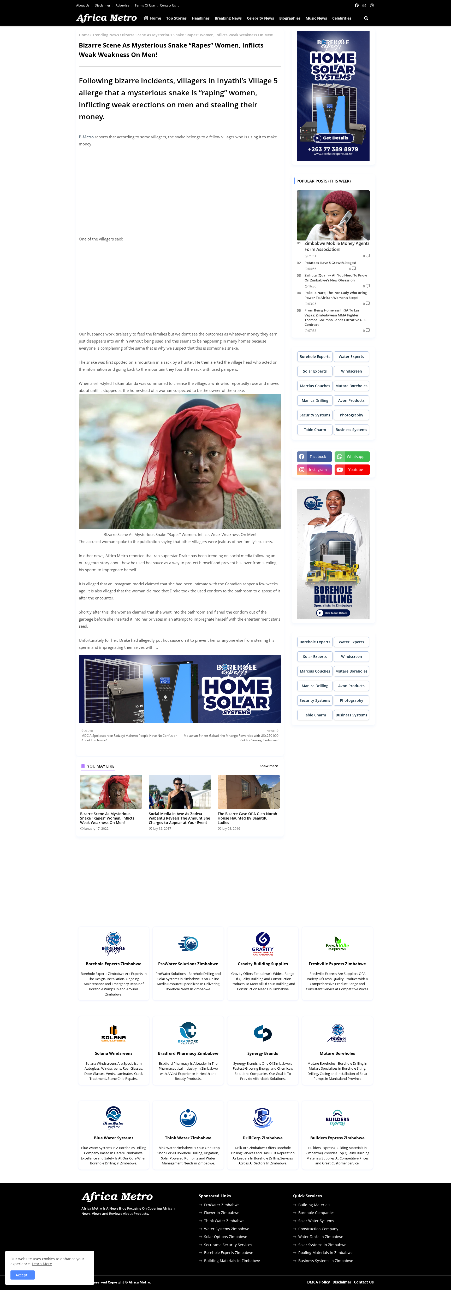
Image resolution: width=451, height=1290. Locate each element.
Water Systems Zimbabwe (226, 1228)
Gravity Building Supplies (263, 963)
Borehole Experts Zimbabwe (113, 963)
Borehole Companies (316, 1212)
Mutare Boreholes (351, 385)
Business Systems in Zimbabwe (325, 1260)
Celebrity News (260, 18)
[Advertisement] (180, 188)
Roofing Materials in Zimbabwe (325, 1252)
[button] (366, 18)
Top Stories (176, 18)
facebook (318, 456)
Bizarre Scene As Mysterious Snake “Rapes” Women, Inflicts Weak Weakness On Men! (107, 818)
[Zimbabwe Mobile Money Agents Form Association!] (333, 215)
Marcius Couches (315, 385)
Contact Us (168, 5)
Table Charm (315, 429)
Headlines (201, 18)
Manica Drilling (315, 400)
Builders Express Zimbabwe (337, 1137)
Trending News (105, 34)
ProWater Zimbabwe (222, 1204)
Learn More (42, 1263)
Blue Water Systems (113, 1137)
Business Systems (351, 429)
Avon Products (351, 400)
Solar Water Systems (316, 1220)
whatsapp (356, 456)
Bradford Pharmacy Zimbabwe (188, 1053)
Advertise (123, 5)
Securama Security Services (228, 1244)
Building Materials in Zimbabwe (232, 1260)
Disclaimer (103, 5)
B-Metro (86, 136)
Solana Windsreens (113, 1053)
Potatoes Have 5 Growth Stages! (330, 262)
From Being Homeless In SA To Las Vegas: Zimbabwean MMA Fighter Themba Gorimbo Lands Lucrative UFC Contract (335, 317)
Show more (269, 765)
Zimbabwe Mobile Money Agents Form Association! (337, 246)
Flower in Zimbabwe (221, 1212)
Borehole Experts (315, 356)
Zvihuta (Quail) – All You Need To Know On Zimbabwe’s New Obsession (336, 277)
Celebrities (341, 18)
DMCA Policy (318, 1282)
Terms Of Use (145, 5)
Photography (351, 415)
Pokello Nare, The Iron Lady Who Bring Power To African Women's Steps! (336, 295)
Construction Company (318, 1228)
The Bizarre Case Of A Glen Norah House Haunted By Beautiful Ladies (247, 818)
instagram (318, 469)
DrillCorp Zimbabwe (263, 1137)
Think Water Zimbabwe (188, 1137)
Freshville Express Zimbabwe (337, 963)
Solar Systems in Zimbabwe (322, 1244)
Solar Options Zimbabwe (225, 1236)
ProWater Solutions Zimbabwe (188, 963)
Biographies (289, 18)
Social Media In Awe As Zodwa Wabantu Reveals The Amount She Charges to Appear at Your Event (179, 818)
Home (155, 18)
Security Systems (315, 415)
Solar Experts (315, 371)
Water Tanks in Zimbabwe (320, 1236)
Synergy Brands (262, 1053)
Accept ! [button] (22, 1275)
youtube (355, 469)
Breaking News (228, 18)
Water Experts (351, 356)
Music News (316, 18)
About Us (83, 5)
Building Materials (314, 1204)
